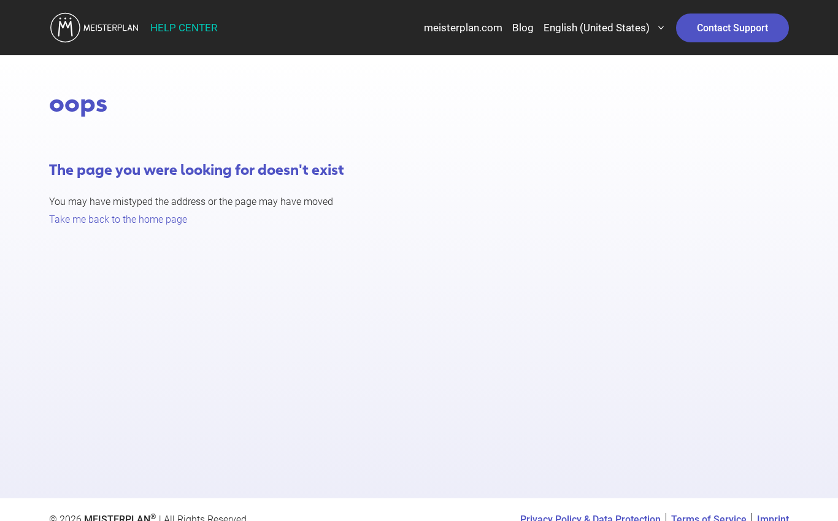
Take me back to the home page (118, 219)
